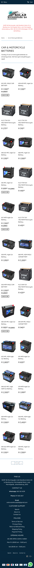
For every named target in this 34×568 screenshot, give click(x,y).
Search (17, 509)
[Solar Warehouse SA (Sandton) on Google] (30, 556)
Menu (5, 2)
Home (2, 38)
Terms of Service (17, 521)
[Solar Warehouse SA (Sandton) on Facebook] (27, 556)
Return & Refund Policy (17, 526)
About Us (17, 512)
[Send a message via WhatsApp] (30, 564)
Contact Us (17, 514)
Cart (31, 2)
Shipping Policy (17, 529)
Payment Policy (17, 532)
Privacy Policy (17, 524)
